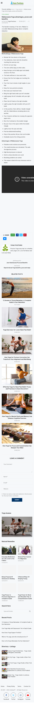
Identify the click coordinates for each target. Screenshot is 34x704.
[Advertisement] (17, 212)
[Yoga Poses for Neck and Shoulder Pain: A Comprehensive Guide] (25, 588)
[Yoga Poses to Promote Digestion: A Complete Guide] (9, 588)
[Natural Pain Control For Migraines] (25, 550)
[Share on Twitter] (21, 235)
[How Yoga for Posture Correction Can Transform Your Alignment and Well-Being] (17, 345)
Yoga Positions (12, 21)
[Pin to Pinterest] (25, 235)
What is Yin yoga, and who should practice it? (15, 637)
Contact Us (27, 686)
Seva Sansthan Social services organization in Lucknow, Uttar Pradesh (18, 669)
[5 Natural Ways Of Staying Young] (25, 570)
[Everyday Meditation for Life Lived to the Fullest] (9, 550)
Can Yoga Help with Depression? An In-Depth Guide (16, 628)
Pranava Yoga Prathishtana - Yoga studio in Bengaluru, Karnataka (19, 651)
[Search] (32, 3)
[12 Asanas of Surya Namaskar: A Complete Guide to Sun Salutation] (17, 288)
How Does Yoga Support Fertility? (11, 632)
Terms (19, 686)
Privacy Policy (11, 686)
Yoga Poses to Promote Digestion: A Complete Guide (8, 596)
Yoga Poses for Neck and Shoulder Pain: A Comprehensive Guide (25, 596)
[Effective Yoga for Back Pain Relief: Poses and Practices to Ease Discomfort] (17, 374)
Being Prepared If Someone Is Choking (8, 577)
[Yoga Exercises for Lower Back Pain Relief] (17, 317)
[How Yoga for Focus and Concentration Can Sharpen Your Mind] (17, 433)
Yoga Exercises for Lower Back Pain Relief (17, 330)
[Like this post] (13, 235)
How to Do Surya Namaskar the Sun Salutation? (15, 641)
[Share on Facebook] (17, 235)
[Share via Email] (4, 238)
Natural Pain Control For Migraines (24, 557)
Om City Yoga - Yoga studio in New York (19, 657)
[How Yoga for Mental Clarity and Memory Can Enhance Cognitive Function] (17, 404)
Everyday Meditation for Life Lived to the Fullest (8, 558)
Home (12, 9)
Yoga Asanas (19, 9)
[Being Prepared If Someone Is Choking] (9, 570)
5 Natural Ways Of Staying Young (23, 577)
